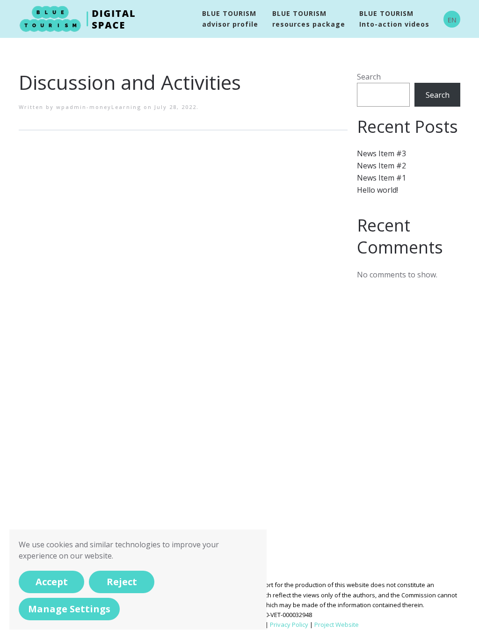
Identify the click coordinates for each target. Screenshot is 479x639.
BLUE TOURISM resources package (308, 19)
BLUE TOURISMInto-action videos (394, 19)
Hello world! (377, 190)
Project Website (336, 624)
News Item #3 (381, 153)
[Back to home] (79, 19)
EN (452, 19)
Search (369, 77)
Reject (122, 581)
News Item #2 (381, 165)
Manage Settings (69, 609)
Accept (52, 581)
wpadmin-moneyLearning (98, 106)
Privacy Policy (289, 624)
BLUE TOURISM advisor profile (230, 19)
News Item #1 (381, 178)
